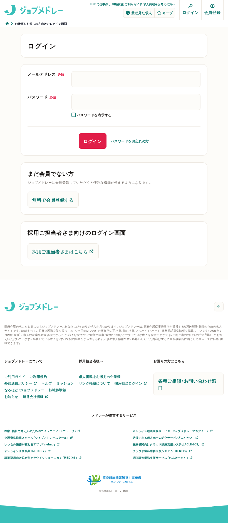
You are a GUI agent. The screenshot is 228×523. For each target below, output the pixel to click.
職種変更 (118, 4)
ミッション (65, 383)
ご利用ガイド (133, 4)
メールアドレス (46, 74)
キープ (167, 12)
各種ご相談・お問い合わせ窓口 (187, 384)
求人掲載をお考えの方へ (159, 4)
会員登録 (212, 12)
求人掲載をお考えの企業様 (100, 376)
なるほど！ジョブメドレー (24, 389)
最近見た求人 (141, 12)
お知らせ (11, 396)
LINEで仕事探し (100, 4)
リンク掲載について (94, 383)
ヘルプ (47, 383)
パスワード (42, 97)
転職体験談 (57, 389)
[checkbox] (91, 114)
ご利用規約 (38, 376)
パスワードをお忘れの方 (130, 140)
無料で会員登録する (53, 199)
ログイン (190, 12)
